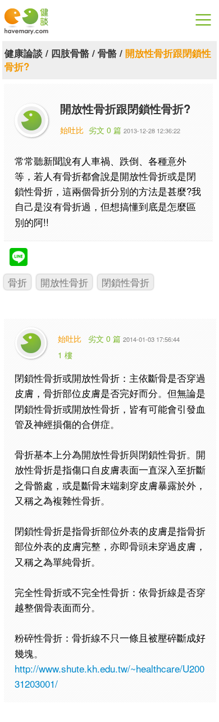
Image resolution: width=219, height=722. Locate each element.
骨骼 (107, 53)
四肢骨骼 (70, 53)
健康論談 (23, 53)
